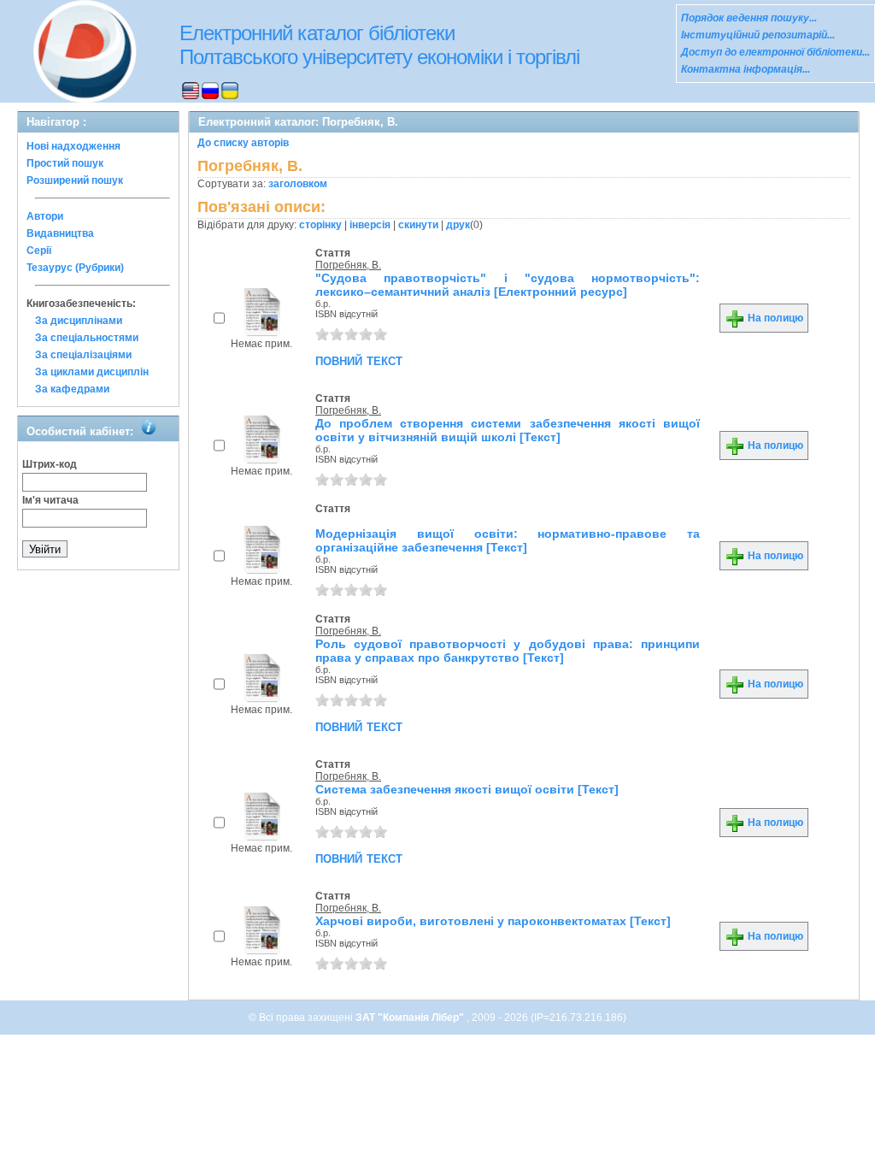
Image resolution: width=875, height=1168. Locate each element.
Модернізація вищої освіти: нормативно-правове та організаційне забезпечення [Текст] (507, 540)
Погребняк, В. (348, 265)
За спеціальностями (86, 338)
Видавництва (60, 233)
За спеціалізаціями (83, 355)
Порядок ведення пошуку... (749, 18)
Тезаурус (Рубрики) (75, 268)
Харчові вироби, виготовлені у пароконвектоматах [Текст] (493, 921)
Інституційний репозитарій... (758, 35)
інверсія (370, 225)
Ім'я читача (50, 500)
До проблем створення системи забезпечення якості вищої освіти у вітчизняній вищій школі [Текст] (507, 430)
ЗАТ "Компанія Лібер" (411, 1017)
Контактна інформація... (745, 69)
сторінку (320, 225)
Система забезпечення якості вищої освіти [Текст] (467, 789)
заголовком (297, 184)
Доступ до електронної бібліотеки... (775, 52)
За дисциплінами (78, 321)
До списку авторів (243, 143)
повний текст (358, 360)
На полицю (774, 318)
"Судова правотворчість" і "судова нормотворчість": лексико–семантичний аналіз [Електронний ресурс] (507, 284)
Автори (44, 216)
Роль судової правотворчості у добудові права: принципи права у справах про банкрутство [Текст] (507, 650)
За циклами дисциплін (92, 372)
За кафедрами (72, 389)
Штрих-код (49, 464)
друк (458, 225)
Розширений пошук (74, 180)
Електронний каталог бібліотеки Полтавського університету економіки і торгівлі (379, 44)
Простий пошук (64, 163)
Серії (38, 251)
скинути (418, 225)
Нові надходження (73, 146)
